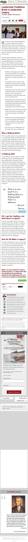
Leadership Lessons (10, 319)
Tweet (22, 211)
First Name (6, 385)
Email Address (7, 378)
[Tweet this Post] (13, 20)
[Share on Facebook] (9, 20)
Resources (14, 540)
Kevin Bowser (6, 17)
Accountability (9, 318)
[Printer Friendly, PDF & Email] (22, 281)
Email (4, 310)
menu (27, 2)
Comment (5, 20)
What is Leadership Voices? (21, 539)
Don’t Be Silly (5, 398)
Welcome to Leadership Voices (10, 539)
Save (21, 20)
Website (4, 313)
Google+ (4, 307)
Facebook (4, 299)
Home (3, 539)
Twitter (4, 302)
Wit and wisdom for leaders (19, 531)
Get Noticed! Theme (21, 538)
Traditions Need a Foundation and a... (22, 400)
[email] (24, 22)
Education (4, 319)
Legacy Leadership (19, 319)
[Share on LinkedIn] (16, 20)
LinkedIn (4, 304)
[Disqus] (14, 429)
